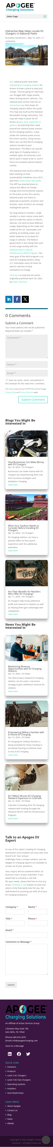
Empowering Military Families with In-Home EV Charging (26, 733)
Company (12, 907)
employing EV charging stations (24, 85)
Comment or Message (19, 941)
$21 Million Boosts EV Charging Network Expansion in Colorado (25, 797)
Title (9, 918)
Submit (11, 984)
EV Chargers (28, 467)
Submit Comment (33, 399)
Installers (11, 1088)
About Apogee (14, 1106)
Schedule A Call (19, 884)
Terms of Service (26, 392)
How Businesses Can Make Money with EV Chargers (26, 463)
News (10, 1119)
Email (10, 930)
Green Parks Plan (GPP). (30, 180)
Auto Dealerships (15, 1093)
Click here (14, 275)
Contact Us (12, 1110)
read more (13, 484)
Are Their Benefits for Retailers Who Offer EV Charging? (24, 592)
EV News (26, 673)
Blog (9, 1114)
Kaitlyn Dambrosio (17, 37)
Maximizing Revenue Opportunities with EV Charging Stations (25, 668)
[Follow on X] (25, 299)
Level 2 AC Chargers (16, 1075)
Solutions (11, 1067)
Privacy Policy (10, 392)
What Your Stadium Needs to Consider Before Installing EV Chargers (23, 528)
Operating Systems (16, 1084)
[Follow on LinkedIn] (8, 299)
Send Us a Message (14, 1046)
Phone (32, 918)
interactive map (17, 105)
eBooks (10, 1123)
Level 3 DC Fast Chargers (19, 1079)
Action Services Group (29, 1023)
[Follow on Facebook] (17, 299)
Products (11, 1071)
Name (32, 907)
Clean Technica (19, 281)
